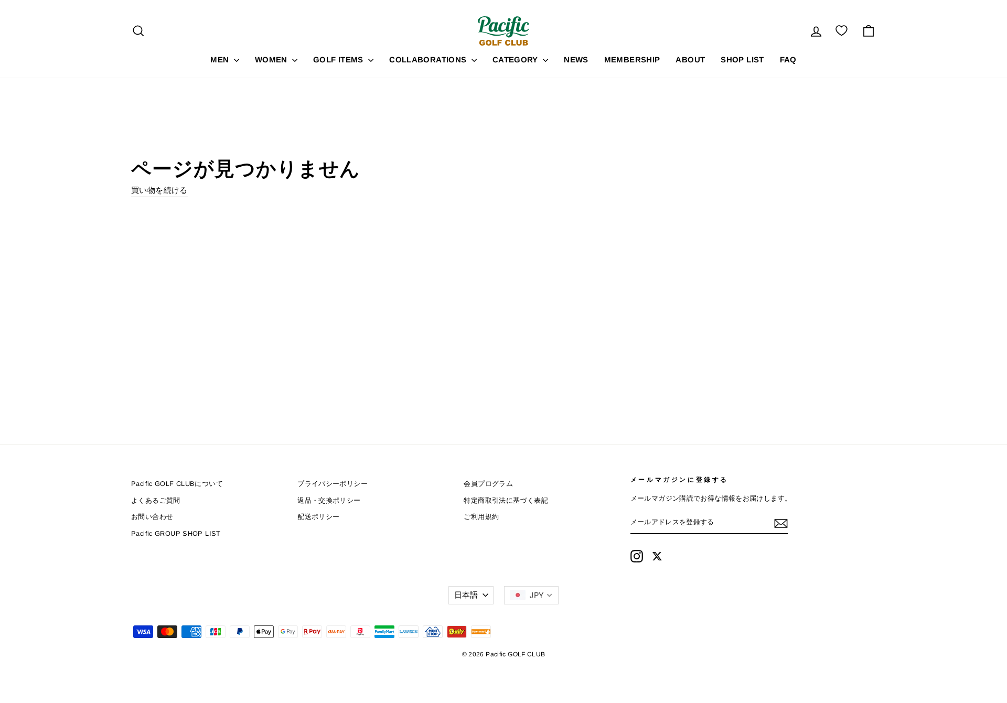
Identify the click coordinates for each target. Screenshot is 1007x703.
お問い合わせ (152, 517)
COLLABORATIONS (429, 59)
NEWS (576, 59)
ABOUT (690, 59)
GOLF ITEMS (339, 59)
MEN (220, 59)
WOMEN (272, 59)
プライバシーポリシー (332, 484)
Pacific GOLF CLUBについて (177, 484)
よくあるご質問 (155, 500)
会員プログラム (488, 484)
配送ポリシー (318, 517)
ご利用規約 (481, 517)
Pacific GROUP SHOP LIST (176, 533)
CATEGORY (516, 59)
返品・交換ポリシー (328, 500)
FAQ (788, 59)
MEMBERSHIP (632, 59)
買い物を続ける (159, 190)
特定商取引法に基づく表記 (506, 500)
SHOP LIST (742, 59)
